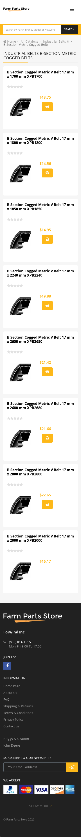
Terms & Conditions (18, 713)
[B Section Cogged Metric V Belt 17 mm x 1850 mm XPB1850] (20, 239)
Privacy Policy (13, 719)
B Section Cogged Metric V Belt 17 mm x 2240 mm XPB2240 (40, 273)
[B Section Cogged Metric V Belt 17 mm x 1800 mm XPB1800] (20, 173)
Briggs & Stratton (16, 739)
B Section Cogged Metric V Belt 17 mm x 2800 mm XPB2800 (40, 472)
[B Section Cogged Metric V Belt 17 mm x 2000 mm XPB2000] (20, 571)
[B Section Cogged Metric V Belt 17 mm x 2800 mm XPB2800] (20, 505)
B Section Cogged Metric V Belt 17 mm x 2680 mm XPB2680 (40, 405)
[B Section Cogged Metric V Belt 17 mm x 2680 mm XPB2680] (20, 438)
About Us (10, 693)
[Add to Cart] (47, 106)
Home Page (11, 686)
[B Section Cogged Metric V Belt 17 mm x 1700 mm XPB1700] (20, 107)
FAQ (6, 699)
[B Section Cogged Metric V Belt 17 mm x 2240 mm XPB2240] (20, 306)
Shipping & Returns (18, 706)
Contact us (11, 726)
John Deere (11, 745)
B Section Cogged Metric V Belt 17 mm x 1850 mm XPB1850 (40, 207)
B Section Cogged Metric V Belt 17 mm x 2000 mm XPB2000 (40, 538)
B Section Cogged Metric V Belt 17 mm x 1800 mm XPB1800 (40, 140)
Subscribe (72, 767)
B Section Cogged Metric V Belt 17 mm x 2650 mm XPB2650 (40, 339)
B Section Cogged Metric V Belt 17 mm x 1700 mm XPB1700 (40, 74)
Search (69, 29)
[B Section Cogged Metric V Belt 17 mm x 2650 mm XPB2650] (20, 372)
